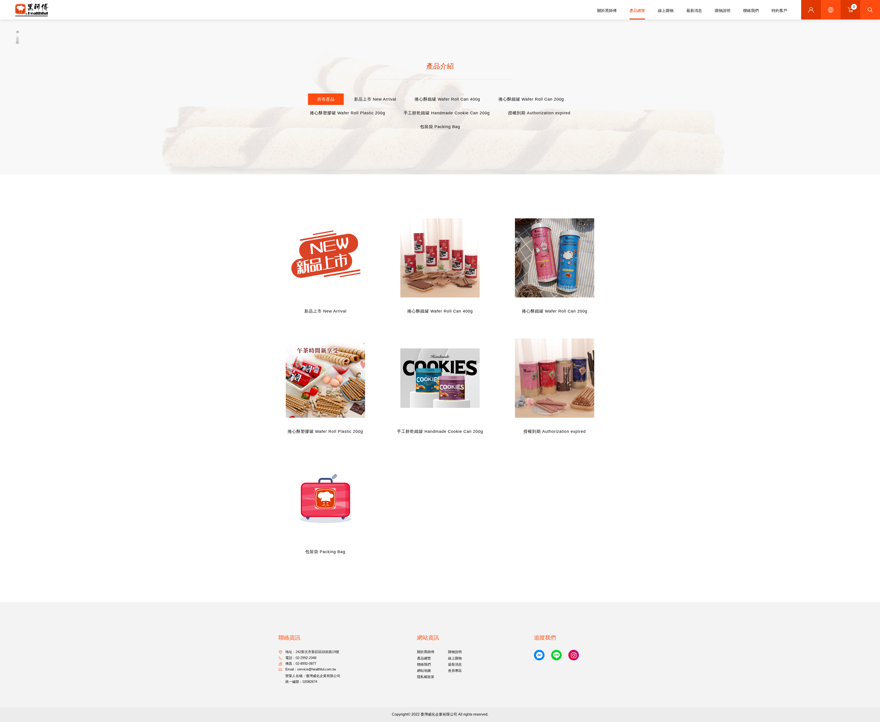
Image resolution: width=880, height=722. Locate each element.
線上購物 (666, 10)
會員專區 (455, 671)
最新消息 (694, 10)
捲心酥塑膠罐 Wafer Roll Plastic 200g (347, 113)
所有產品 (326, 99)
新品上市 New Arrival (375, 99)
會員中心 (811, 9)
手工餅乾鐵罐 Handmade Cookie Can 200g (447, 113)
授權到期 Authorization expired (539, 113)
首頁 (17, 32)
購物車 (854, 7)
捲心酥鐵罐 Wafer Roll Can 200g (531, 99)
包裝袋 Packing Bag (440, 126)
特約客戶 (779, 10)
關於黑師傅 (607, 10)
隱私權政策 (425, 677)
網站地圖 (424, 671)
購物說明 (722, 10)
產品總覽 (637, 10)
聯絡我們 (751, 10)
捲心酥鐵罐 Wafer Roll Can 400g (447, 99)
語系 (831, 9)
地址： (312, 652)
